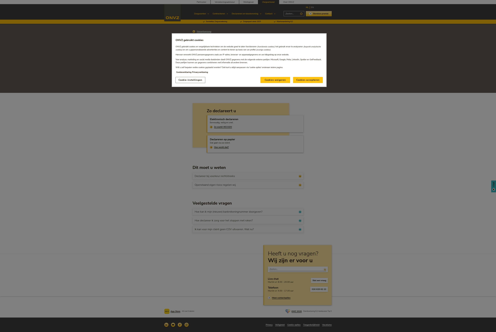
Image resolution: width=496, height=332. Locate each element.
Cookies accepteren (308, 79)
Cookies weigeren (275, 79)
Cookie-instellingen (190, 79)
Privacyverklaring (200, 72)
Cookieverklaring (183, 72)
